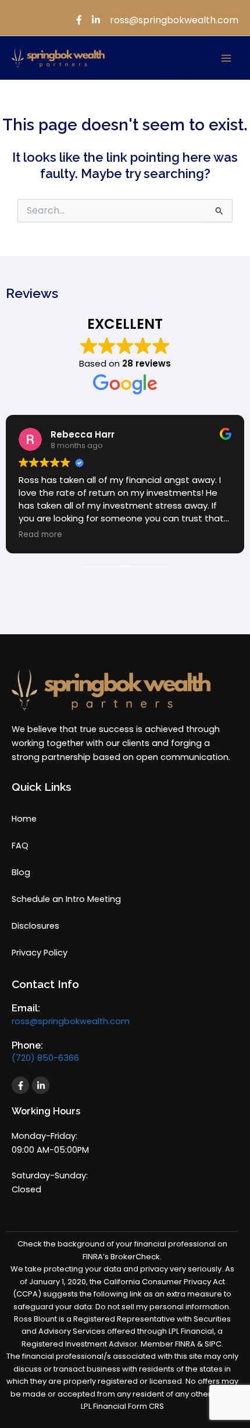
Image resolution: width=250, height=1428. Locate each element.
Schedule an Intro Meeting (66, 899)
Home (24, 819)
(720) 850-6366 (45, 1058)
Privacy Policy (39, 952)
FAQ (20, 845)
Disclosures (35, 926)
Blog (21, 872)
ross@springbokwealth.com (71, 1021)
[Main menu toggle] (226, 58)
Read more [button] (40, 535)
